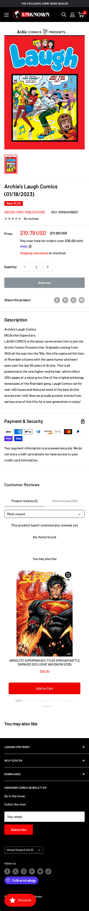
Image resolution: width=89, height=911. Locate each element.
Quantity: (10, 267)
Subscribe (18, 829)
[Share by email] (82, 299)
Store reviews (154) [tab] (64, 501)
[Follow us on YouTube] (40, 871)
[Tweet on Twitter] (73, 299)
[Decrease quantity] (24, 266)
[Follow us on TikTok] (48, 871)
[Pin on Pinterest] (65, 299)
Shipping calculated (34, 253)
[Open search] (64, 14)
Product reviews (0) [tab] (24, 501)
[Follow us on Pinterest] (32, 871)
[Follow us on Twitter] (16, 871)
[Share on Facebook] (57, 299)
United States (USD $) (20, 850)
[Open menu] (6, 15)
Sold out (44, 283)
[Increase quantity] (47, 266)
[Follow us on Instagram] (24, 871)
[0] (81, 14)
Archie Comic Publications (24, 212)
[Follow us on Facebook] (7, 871)
